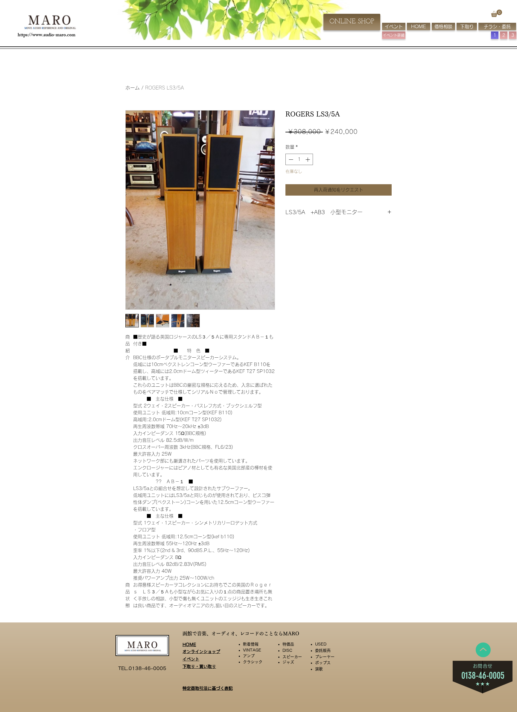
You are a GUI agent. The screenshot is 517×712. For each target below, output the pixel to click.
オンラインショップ (201, 651)
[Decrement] (290, 159)
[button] (496, 13)
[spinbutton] (299, 159)
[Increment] (308, 159)
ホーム (132, 87)
